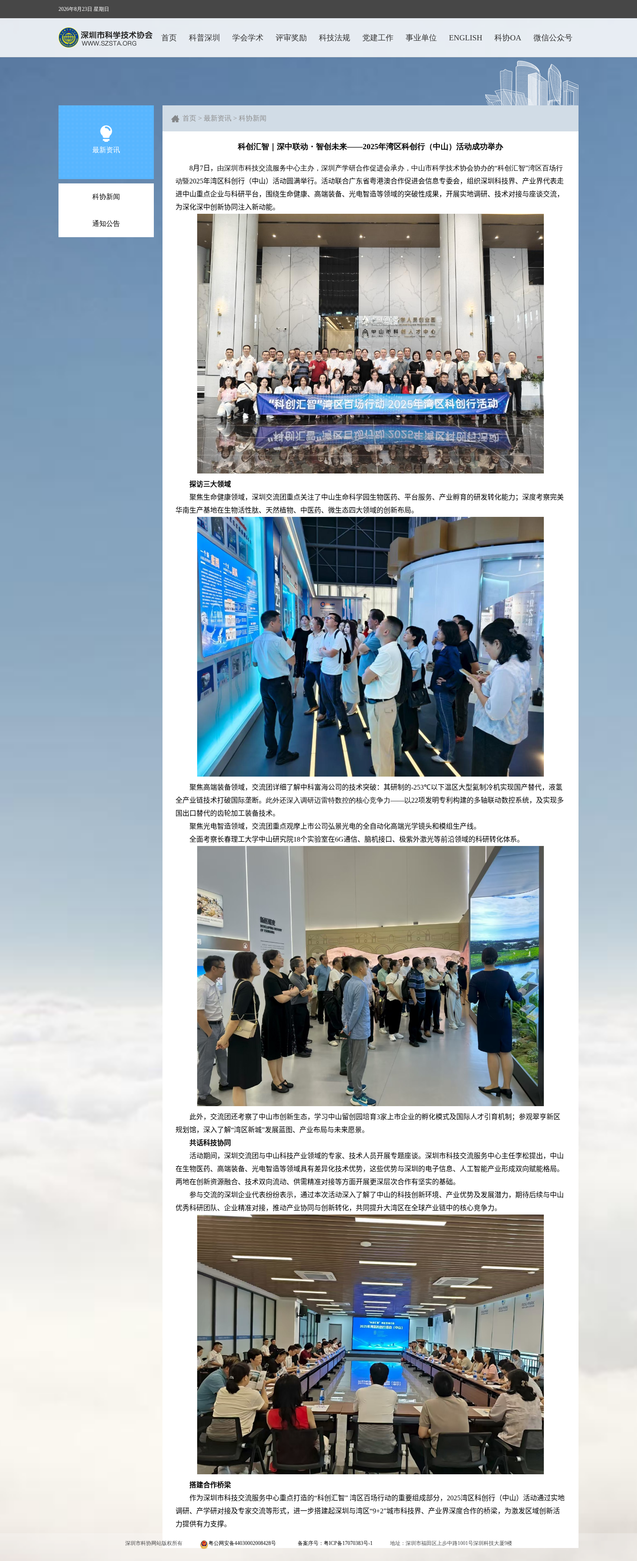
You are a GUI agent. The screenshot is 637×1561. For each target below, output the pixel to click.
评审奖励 (291, 37)
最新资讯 (217, 118)
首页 (169, 37)
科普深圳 (204, 37)
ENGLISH (465, 37)
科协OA (507, 37)
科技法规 (334, 37)
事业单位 (421, 37)
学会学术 (247, 37)
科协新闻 (106, 196)
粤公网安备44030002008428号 (242, 1543)
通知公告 (106, 223)
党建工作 (377, 37)
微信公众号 (552, 37)
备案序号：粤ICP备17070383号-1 (335, 1543)
